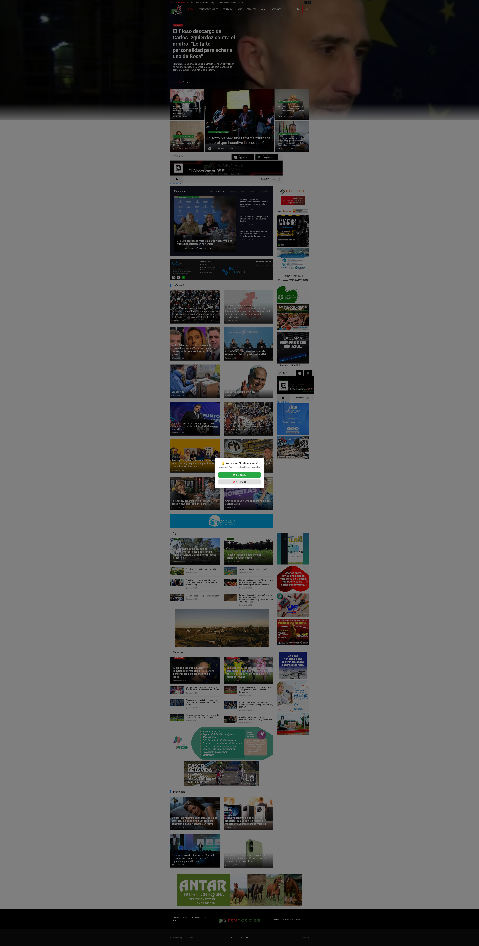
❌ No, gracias (239, 482)
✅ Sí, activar (239, 475)
